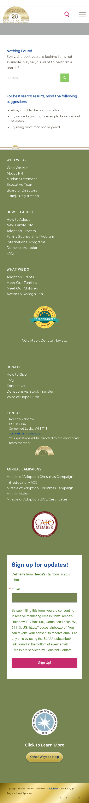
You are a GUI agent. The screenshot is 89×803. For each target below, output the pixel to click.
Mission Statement (22, 179)
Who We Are (17, 168)
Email (16, 589)
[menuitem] (82, 14)
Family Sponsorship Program (30, 237)
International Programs (26, 242)
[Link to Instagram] (73, 798)
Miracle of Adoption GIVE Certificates (37, 499)
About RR (15, 173)
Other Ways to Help (44, 757)
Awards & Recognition (25, 294)
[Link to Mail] (79, 798)
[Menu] (80, 14)
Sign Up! (44, 662)
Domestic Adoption (22, 248)
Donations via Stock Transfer (30, 391)
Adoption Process (21, 231)
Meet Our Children (22, 288)
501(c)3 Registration (23, 196)
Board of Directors (22, 190)
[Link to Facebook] (67, 798)
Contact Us (16, 386)
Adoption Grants (20, 277)
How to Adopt (18, 220)
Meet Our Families (22, 283)
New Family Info (20, 225)
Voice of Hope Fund (23, 397)
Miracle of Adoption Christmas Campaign (40, 477)
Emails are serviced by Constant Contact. (42, 649)
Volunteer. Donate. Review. (44, 340)
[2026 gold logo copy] (23, 14)
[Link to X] (61, 798)
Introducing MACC (22, 483)
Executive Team (20, 185)
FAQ (10, 253)
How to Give (17, 374)
